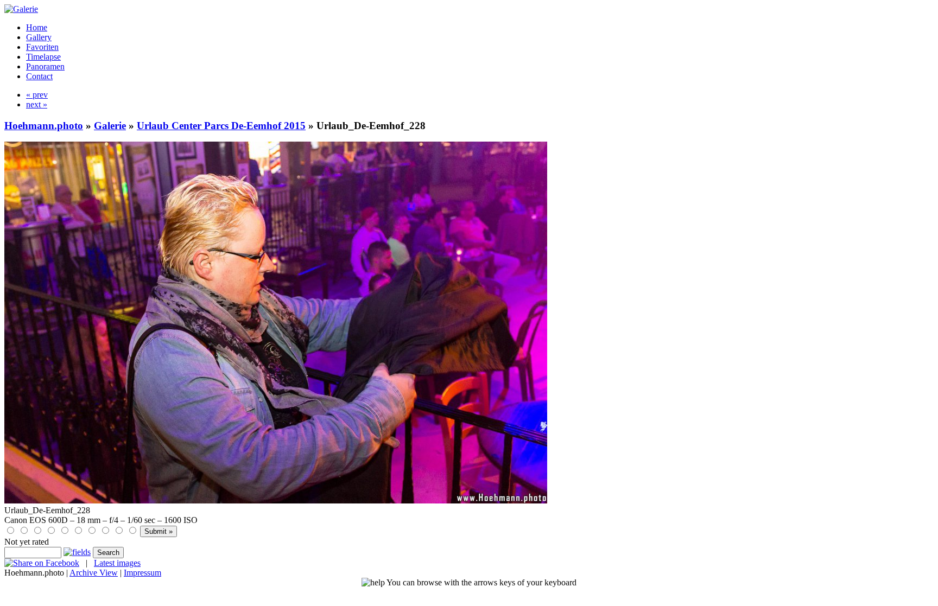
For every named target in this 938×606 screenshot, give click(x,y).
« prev (37, 94)
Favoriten (42, 47)
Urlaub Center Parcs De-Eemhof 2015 (221, 125)
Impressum (142, 572)
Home (36, 27)
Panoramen (45, 66)
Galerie (110, 125)
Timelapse (43, 56)
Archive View (93, 572)
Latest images (117, 562)
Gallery (39, 37)
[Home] (21, 9)
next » (36, 104)
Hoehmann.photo (43, 125)
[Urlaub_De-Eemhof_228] (275, 500)
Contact (39, 76)
